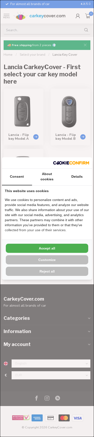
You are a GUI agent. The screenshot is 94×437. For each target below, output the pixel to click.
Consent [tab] (17, 176)
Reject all (47, 271)
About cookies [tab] (47, 176)
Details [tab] (77, 176)
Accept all (47, 248)
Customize (47, 260)
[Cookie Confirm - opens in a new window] (71, 162)
